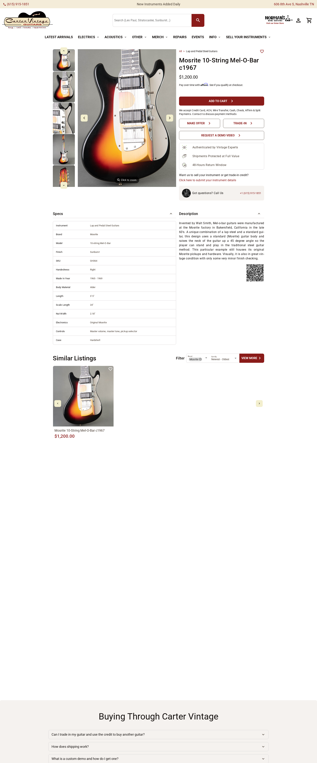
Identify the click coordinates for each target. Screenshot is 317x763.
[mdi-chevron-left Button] (57, 403)
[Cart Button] (309, 20)
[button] (114, 213)
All (180, 51)
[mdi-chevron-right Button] (259, 403)
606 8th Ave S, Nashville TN (294, 4)
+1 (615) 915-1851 (250, 193)
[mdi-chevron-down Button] (63, 185)
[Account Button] (298, 20)
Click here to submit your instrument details (207, 180)
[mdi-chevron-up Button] (63, 50)
